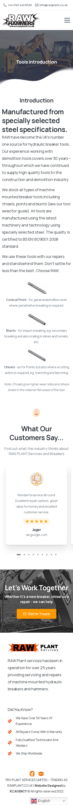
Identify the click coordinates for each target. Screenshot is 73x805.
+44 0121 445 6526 (20, 5)
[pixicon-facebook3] (32, 773)
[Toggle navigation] (67, 20)
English (43, 801)
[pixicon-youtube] (41, 773)
